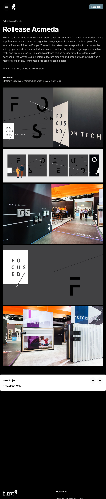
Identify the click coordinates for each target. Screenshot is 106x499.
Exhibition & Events (12, 21)
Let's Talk (96, 7)
